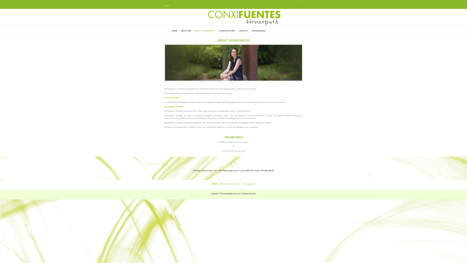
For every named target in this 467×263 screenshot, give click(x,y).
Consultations (227, 31)
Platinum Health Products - (231, 184)
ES (168, 6)
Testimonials (258, 31)
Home (174, 31)
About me (186, 31)
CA (165, 6)
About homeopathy (204, 31)
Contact (243, 31)
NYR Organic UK (249, 184)
